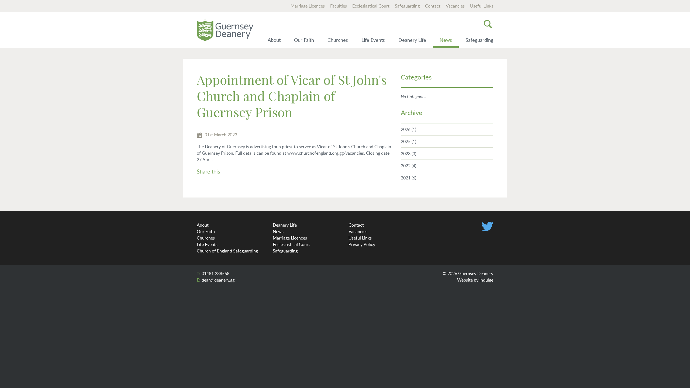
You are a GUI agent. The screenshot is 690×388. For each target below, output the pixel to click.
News (446, 40)
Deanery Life (412, 40)
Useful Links (481, 6)
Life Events (373, 40)
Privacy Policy (362, 244)
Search (487, 24)
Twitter (487, 226)
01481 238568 (215, 273)
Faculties (338, 6)
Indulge (486, 280)
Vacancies (455, 6)
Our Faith (304, 40)
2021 (408, 178)
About (274, 40)
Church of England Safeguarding (227, 251)
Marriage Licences (308, 6)
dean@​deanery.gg (218, 280)
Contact (432, 6)
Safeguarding (407, 6)
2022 (408, 166)
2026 (408, 129)
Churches (337, 40)
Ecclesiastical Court (370, 6)
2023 (408, 154)
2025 (408, 141)
